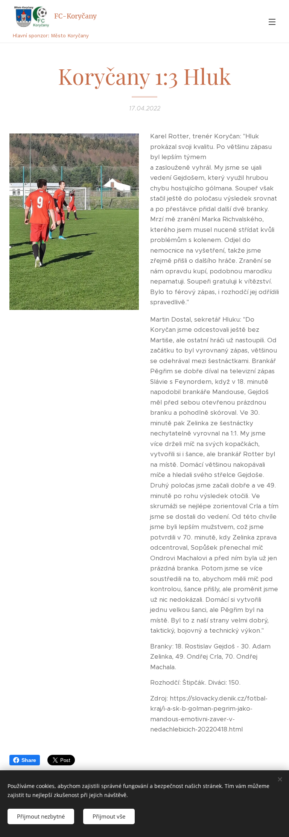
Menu (272, 21)
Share (28, 760)
